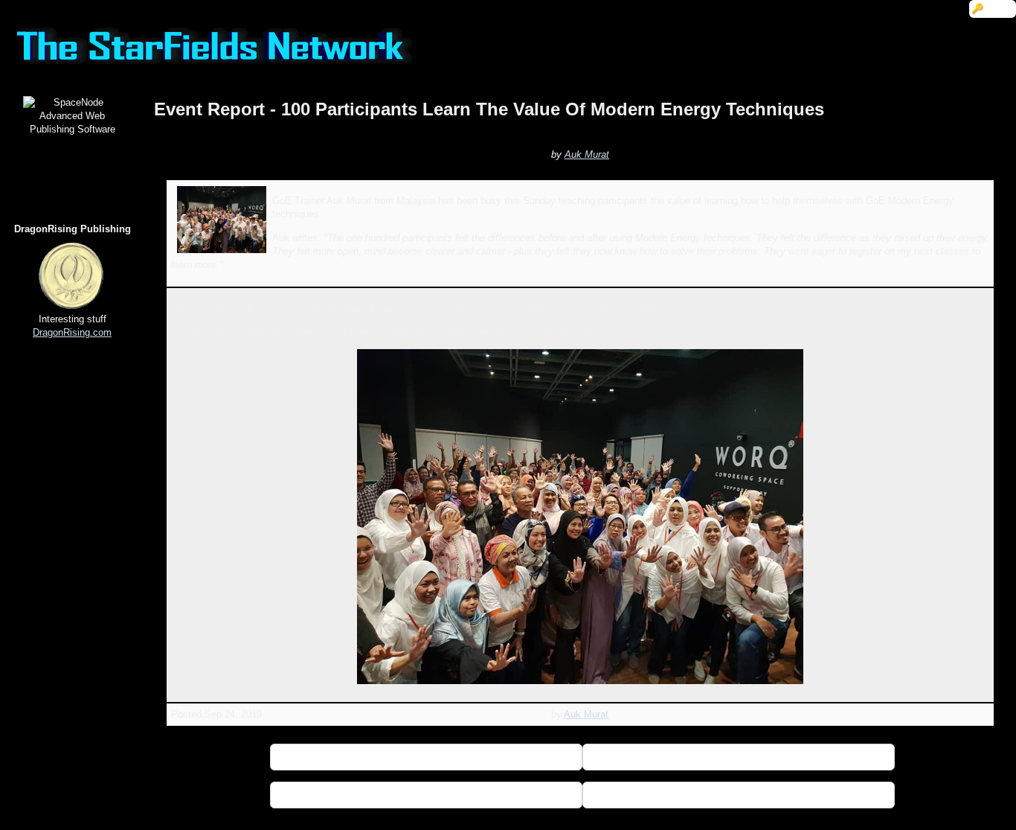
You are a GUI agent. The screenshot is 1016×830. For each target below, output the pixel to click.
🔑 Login (992, 8)
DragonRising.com (72, 332)
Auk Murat (587, 154)
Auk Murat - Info (426, 756)
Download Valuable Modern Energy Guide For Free (738, 794)
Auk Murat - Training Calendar (739, 756)
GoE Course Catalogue (426, 794)
